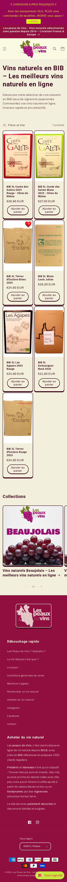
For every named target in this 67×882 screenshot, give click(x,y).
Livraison (12, 667)
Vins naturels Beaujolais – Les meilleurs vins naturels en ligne (29, 572)
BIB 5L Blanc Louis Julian (46, 278)
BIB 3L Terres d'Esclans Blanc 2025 (16, 279)
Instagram (13, 708)
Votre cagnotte (53, 875)
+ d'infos (33, 21)
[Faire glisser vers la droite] (41, 586)
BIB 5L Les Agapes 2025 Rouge (15, 365)
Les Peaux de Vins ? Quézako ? (26, 651)
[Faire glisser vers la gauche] (26, 586)
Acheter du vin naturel (20, 699)
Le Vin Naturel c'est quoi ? (23, 659)
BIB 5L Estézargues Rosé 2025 (46, 365)
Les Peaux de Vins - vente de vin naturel (32, 872)
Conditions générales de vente (25, 675)
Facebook (13, 716)
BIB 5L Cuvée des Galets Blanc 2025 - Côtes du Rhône (49, 191)
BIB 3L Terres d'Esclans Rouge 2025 (17, 452)
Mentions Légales (18, 683)
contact (11, 724)
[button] (4, 49)
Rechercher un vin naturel (23, 691)
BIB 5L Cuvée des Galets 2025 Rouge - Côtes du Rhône (17, 191)
